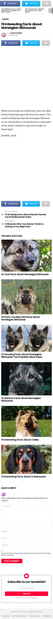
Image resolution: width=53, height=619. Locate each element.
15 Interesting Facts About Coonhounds (23, 476)
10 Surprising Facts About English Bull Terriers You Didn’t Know (11, 10)
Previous (1, 10)
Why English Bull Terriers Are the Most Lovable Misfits (34, 10)
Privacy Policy (33, 616)
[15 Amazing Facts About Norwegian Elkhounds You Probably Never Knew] (26, 338)
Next (52, 10)
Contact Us (46, 616)
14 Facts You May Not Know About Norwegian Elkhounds (20, 318)
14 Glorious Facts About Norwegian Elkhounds (21, 399)
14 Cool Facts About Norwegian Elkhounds (25, 274)
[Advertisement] (26, 77)
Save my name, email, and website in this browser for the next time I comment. (26, 554)
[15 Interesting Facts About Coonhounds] (26, 459)
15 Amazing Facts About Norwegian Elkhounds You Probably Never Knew (21, 356)
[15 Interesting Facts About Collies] (26, 421)
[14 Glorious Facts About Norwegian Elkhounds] (26, 378)
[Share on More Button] (46, 43)
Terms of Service (19, 616)
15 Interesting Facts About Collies (20, 439)
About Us (5, 616)
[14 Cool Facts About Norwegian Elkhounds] (26, 255)
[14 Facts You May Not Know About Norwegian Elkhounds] (26, 296)
